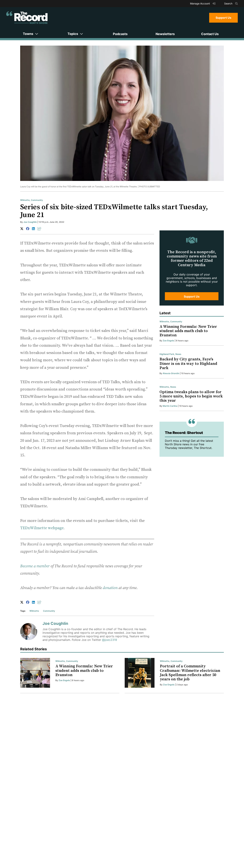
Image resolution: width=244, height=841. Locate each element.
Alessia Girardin (171, 373)
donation (110, 587)
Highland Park (167, 354)
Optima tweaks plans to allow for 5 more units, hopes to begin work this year (191, 396)
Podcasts (120, 34)
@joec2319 (109, 640)
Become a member (35, 566)
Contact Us (210, 34)
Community (37, 200)
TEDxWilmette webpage (41, 528)
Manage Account (200, 3)
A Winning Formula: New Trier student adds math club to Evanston (188, 331)
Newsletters (165, 34)
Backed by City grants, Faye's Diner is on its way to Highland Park (188, 363)
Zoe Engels (168, 340)
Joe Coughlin (30, 222)
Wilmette (25, 200)
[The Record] (27, 17)
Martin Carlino (170, 406)
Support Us (223, 17)
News (178, 354)
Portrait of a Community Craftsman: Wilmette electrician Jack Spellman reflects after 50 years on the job (190, 673)
